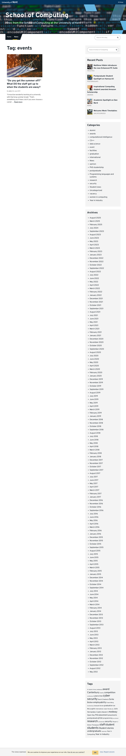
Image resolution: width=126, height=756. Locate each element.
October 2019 (95, 386)
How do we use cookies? (76, 752)
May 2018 (94, 443)
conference (90, 696)
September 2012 (96, 665)
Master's (105, 712)
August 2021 (95, 312)
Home (9, 37)
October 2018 (95, 426)
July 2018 (94, 436)
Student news (95, 187)
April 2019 (94, 406)
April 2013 (94, 641)
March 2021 (94, 329)
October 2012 (95, 662)
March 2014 (94, 604)
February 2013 (96, 648)
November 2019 (96, 382)
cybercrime (98, 696)
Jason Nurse (107, 709)
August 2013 (95, 628)
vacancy (93, 194)
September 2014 (96, 588)
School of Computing (36, 15)
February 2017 (95, 493)
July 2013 (94, 631)
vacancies (104, 731)
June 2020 (94, 359)
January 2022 (96, 295)
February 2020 (96, 372)
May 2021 (94, 322)
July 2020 (94, 356)
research (93, 180)
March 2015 (94, 567)
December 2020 (96, 339)
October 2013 (95, 621)
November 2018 (96, 423)
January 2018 (95, 457)
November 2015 (96, 541)
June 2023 (94, 238)
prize (100, 718)
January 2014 (95, 611)
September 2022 (97, 268)
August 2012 (95, 668)
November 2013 (96, 618)
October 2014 (95, 584)
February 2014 (96, 608)
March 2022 (95, 288)
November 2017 (96, 463)
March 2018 (94, 450)
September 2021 (96, 308)
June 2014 (94, 594)
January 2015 (95, 574)
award (106, 689)
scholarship (101, 722)
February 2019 (96, 413)
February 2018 (96, 453)
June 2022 (94, 278)
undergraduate (94, 731)
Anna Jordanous (97, 689)
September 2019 (96, 389)
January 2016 (95, 534)
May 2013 (94, 638)
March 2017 (94, 490)
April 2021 (94, 325)
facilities (93, 150)
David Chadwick (103, 699)
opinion (93, 164)
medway (113, 711)
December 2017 (96, 460)
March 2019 (94, 409)
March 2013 (94, 645)
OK (95, 753)
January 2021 (95, 335)
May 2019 (94, 403)
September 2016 (96, 510)
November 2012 (96, 658)
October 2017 (95, 467)
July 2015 (94, 554)
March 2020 (95, 369)
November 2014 (96, 581)
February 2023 (96, 251)
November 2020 (96, 342)
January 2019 (95, 416)
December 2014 (96, 577)
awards (93, 134)
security (93, 183)
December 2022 (96, 258)
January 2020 (96, 376)
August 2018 (95, 433)
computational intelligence (101, 137)
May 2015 (94, 561)
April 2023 (94, 245)
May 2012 (94, 672)
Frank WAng (110, 702)
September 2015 (96, 547)
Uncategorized (96, 190)
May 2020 (94, 362)
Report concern (109, 752)
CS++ (92, 140)
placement (103, 715)
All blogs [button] (120, 2)
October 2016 (95, 507)
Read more (18, 102)
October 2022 (96, 265)
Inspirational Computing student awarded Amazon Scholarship (101, 89)
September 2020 (97, 349)
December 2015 (96, 537)
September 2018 (96, 430)
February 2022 (96, 292)
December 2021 (96, 298)
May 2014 (94, 598)
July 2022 (94, 275)
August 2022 (95, 271)
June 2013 (94, 635)
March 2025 (95, 221)
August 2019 (95, 393)
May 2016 (94, 520)
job (112, 709)
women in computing (98, 197)
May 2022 (94, 282)
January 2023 (95, 255)
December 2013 (96, 614)
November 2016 (96, 504)
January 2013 (95, 651)
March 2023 (95, 248)
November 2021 (96, 302)
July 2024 (94, 228)
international (95, 157)
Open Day (91, 715)
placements (112, 715)
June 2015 (94, 557)
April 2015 (94, 564)
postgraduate (95, 171)
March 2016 (94, 527)
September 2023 (97, 231)
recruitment (115, 718)
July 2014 (94, 591)
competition (109, 692)
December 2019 (96, 379)
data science (95, 144)
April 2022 (94, 285)
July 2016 (94, 514)
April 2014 (94, 601)
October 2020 (96, 345)
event (92, 147)
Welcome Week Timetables (105, 111)
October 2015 (95, 544)
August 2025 (95, 218)
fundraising (90, 706)
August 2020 (95, 352)
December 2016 (96, 500)
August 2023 (95, 235)
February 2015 (96, 571)
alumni (92, 130)
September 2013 (96, 625)
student (109, 724)
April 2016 (94, 524)
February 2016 (96, 530)
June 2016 (94, 517)
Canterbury (93, 692)
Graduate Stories (99, 706)
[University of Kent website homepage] (10, 2)
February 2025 (96, 224)
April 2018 (94, 446)
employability (99, 702)
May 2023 (94, 241)
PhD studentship (97, 167)
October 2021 (95, 305)
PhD (96, 715)
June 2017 (94, 480)
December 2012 (96, 655)
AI (87, 689)
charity (102, 693)
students (93, 728)
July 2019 (94, 396)
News (16, 37)
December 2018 (96, 419)
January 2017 (95, 497)
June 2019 (94, 399)
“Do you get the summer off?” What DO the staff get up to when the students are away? (24, 84)
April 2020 (94, 366)
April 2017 (94, 487)
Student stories (106, 728)
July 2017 (94, 477)
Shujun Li (115, 722)
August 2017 (95, 473)
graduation (94, 154)
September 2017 (96, 470)
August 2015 (95, 551)
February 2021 (96, 332)
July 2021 (94, 315)
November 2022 (96, 261)
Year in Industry (96, 200)
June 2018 (94, 440)
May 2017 (93, 483)
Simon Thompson (93, 725)
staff (102, 724)
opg (10, 91)
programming (107, 718)
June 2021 (94, 319)
